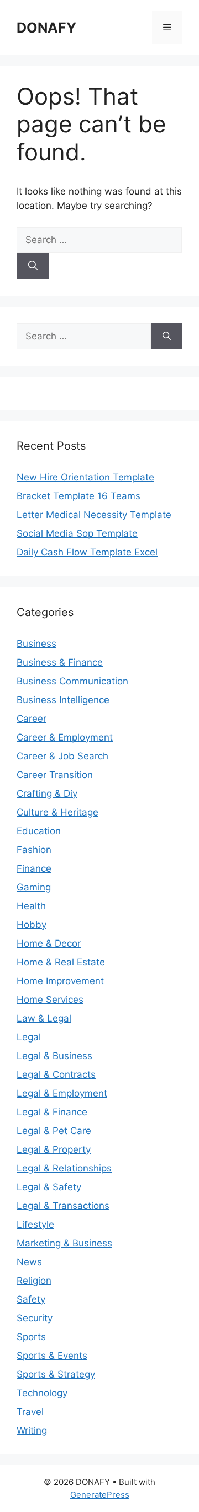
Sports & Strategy (56, 1374)
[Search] (33, 266)
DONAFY (46, 27)
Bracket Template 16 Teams (78, 495)
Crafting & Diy (47, 793)
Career (31, 718)
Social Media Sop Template (77, 533)
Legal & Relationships (64, 1168)
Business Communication (72, 681)
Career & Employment (65, 737)
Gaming (34, 887)
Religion (34, 1280)
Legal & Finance (52, 1111)
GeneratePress (99, 1494)
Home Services (50, 999)
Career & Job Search (62, 756)
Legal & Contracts (56, 1074)
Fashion (34, 849)
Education (39, 830)
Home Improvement (60, 980)
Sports (31, 1336)
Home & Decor (49, 943)
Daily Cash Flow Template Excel (87, 552)
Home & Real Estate (61, 962)
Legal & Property (54, 1149)
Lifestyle (35, 1224)
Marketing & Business (64, 1243)
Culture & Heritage (57, 812)
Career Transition (55, 774)
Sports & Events (52, 1355)
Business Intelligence (63, 699)
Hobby (31, 924)
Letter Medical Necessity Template (94, 514)
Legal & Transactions (63, 1205)
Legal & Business (54, 1055)
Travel (30, 1411)
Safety (31, 1299)
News (29, 1261)
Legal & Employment (62, 1093)
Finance (34, 868)
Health (31, 905)
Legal (29, 1037)
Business (36, 643)
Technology (42, 1392)
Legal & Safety (49, 1186)
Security (35, 1318)
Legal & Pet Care (54, 1130)
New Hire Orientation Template (85, 477)
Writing (32, 1430)
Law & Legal (44, 1018)
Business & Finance (60, 662)
